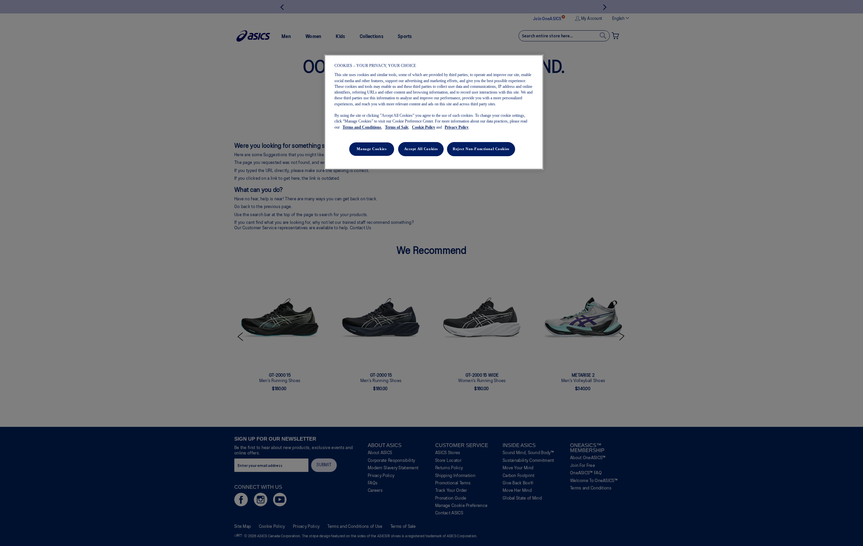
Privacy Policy (457, 127)
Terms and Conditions (362, 127)
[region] (433, 112)
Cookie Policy (423, 127)
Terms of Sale (396, 127)
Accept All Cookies (421, 149)
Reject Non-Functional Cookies (481, 149)
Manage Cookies (371, 149)
